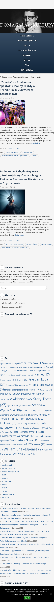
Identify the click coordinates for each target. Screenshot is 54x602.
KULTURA (12, 148)
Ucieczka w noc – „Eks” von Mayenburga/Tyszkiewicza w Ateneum (25, 557)
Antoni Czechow (30, 363)
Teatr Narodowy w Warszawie (31, 428)
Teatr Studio (41, 436)
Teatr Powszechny (25, 431)
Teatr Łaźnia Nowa (23, 440)
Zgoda (27, 598)
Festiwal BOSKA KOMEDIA (27, 371)
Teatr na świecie (8, 494)
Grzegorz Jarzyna (27, 375)
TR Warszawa (35, 444)
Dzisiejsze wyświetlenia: (12, 299)
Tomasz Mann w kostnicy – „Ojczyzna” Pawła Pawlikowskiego (24, 564)
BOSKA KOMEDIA (8, 468)
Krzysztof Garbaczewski (19, 385)
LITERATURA (27, 70)
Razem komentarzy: (10, 307)
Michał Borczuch (30, 390)
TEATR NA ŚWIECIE (27, 50)
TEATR (27, 45)
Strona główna (27, 36)
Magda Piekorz (46, 244)
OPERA (27, 60)
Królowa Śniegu (32, 244)
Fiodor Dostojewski (14, 375)
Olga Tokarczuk (14, 405)
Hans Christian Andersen (14, 244)
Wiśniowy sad (26, 454)
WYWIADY (27, 55)
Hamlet (42, 374)
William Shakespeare (24, 449)
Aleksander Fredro (12, 152)
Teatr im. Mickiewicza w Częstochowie (15, 156)
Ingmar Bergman (7, 380)
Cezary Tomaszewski (8, 367)
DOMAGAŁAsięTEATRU (27, 41)
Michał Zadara (46, 390)
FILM (27, 65)
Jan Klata (21, 379)
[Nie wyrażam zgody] (51, 594)
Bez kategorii (7, 465)
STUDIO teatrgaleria (34, 410)
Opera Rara (27, 405)
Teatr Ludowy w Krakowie (28, 423)
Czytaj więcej (36, 143)
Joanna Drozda (27, 152)
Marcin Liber (13, 390)
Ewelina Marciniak (37, 367)
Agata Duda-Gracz (8, 364)
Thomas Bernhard (18, 445)
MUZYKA (5, 485)
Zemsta (34, 156)
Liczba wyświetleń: (10, 303)
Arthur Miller (49, 364)
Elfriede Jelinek (23, 367)
